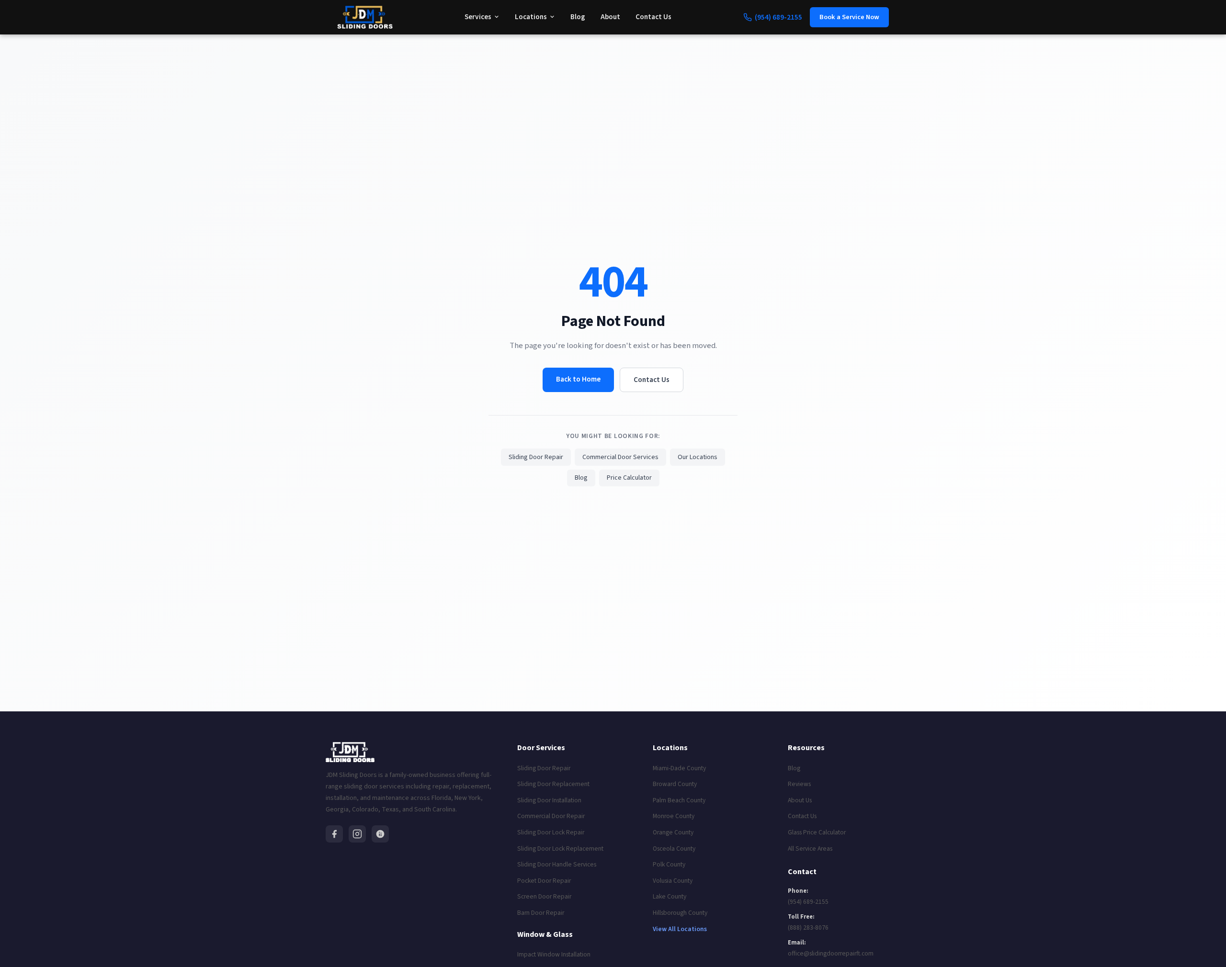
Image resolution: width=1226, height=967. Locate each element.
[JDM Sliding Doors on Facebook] (334, 834)
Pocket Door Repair (544, 880)
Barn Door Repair (540, 912)
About (610, 16)
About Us (800, 800)
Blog (577, 16)
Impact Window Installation (553, 954)
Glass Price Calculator (817, 832)
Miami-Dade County (679, 768)
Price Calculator (629, 478)
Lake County (669, 896)
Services (478, 16)
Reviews (799, 783)
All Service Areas (810, 848)
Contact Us (653, 16)
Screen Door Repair (544, 896)
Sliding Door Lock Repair (550, 832)
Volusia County (672, 880)
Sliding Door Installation (549, 800)
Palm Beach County (679, 800)
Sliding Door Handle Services (556, 864)
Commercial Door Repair (551, 816)
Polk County (669, 864)
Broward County (675, 783)
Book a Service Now (849, 17)
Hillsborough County (680, 912)
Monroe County (673, 816)
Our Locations (697, 457)
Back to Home (578, 379)
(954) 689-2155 (808, 901)
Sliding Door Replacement (553, 783)
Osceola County (674, 848)
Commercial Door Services (620, 457)
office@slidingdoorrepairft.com (831, 953)
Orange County (673, 832)
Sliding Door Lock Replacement (560, 848)
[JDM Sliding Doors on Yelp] (380, 834)
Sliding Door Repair (536, 457)
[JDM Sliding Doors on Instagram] (357, 834)
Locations (531, 16)
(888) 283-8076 (808, 927)
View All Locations (680, 928)
